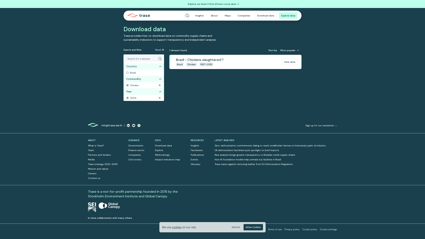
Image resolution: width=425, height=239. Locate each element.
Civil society (134, 159)
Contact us (94, 178)
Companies (244, 15)
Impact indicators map (167, 159)
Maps (228, 15)
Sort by (272, 50)
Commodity (133, 79)
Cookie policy (309, 229)
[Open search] (187, 15)
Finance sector (136, 150)
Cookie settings (328, 229)
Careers (92, 173)
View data (289, 61)
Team (91, 150)
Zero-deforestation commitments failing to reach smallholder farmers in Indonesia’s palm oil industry (270, 145)
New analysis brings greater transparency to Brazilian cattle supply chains (255, 154)
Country (131, 66)
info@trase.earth (112, 125)
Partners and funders (99, 154)
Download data (265, 15)
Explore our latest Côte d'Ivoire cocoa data (212, 3)
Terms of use (275, 229)
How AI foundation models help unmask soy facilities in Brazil (248, 159)
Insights (199, 15)
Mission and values (98, 168)
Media (91, 159)
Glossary (195, 164)
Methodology (162, 154)
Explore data (288, 15)
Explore (159, 150)
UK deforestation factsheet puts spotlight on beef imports (247, 150)
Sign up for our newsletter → (321, 125)
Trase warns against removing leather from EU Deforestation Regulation (254, 164)
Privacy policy (292, 229)
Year (129, 91)
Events (194, 159)
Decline (236, 227)
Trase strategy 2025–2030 (103, 164)
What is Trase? (96, 145)
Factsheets (197, 150)
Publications (197, 154)
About (214, 15)
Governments (135, 145)
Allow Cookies (253, 227)
